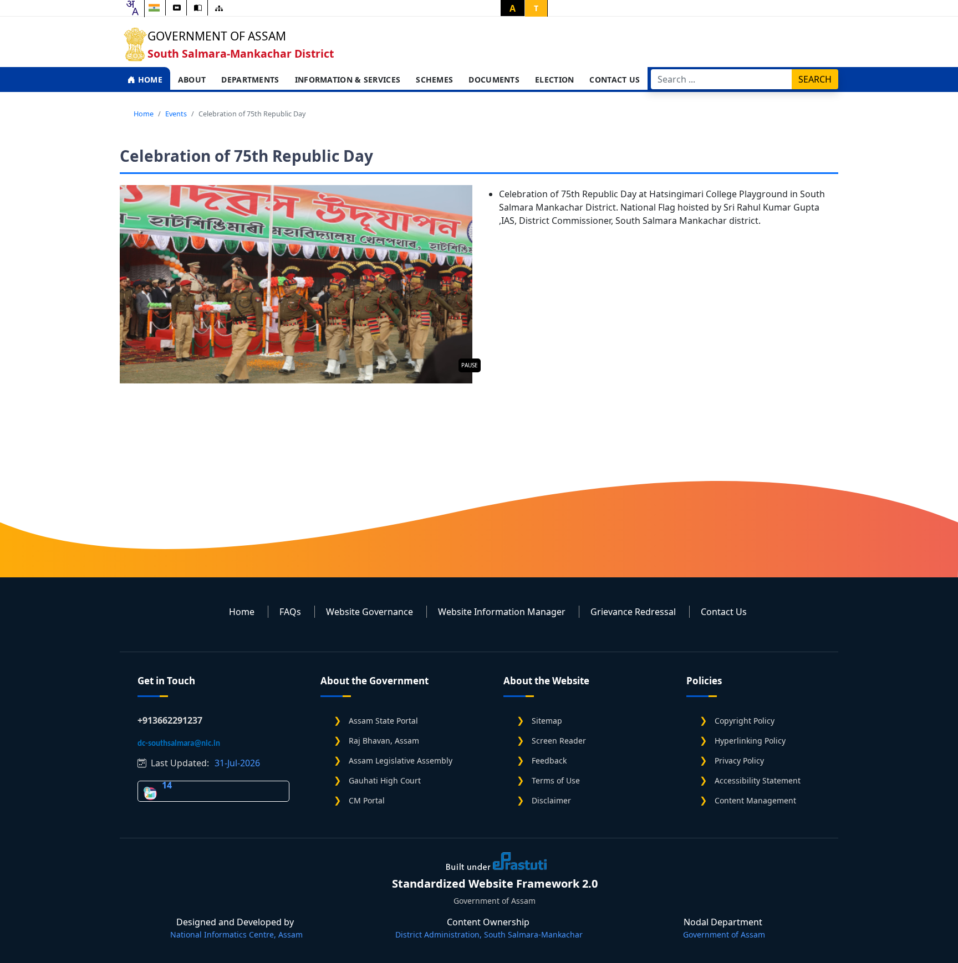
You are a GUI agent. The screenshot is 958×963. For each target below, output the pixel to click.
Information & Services (348, 79)
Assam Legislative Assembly (400, 760)
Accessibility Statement (758, 780)
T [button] (536, 8)
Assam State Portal (383, 720)
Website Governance (369, 612)
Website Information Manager (501, 612)
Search (815, 79)
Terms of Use (556, 780)
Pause (469, 365)
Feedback (549, 760)
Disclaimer (551, 800)
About (192, 79)
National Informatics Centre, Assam (236, 934)
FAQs (290, 612)
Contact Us (614, 79)
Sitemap (547, 720)
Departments (250, 79)
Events (176, 114)
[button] (296, 284)
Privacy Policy (739, 760)
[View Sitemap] (219, 8)
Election (554, 79)
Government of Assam (216, 36)
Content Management (755, 800)
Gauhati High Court (385, 780)
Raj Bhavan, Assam (384, 740)
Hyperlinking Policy (750, 740)
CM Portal (367, 800)
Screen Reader (559, 740)
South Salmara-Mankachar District (240, 53)
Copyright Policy (744, 720)
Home (148, 79)
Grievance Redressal (633, 612)
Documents (493, 79)
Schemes (434, 79)
